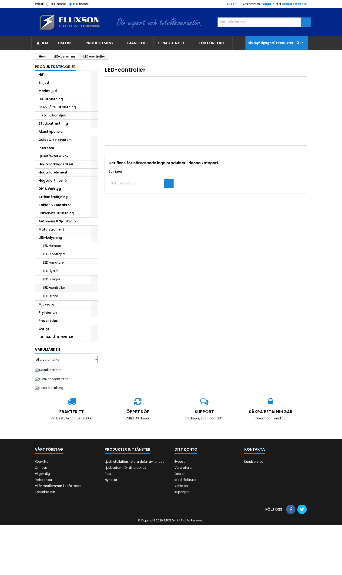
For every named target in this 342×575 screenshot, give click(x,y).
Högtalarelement (53, 172)
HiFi (42, 74)
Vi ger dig (42, 474)
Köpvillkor (42, 461)
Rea (108, 474)
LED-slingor (51, 279)
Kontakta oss (45, 492)
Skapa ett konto (294, 4)
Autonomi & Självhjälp (57, 221)
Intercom (46, 148)
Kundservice (253, 461)
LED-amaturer (54, 262)
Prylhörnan (48, 312)
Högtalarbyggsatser (56, 164)
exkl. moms (58, 4)
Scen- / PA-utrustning (57, 107)
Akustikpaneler (51, 131)
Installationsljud (53, 115)
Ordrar (179, 474)
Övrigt (44, 329)
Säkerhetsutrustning (56, 213)
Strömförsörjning (53, 197)
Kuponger (182, 492)
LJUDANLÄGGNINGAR (56, 337)
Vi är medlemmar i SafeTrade (58, 486)
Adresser (181, 486)
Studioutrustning (53, 123)
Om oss (41, 468)
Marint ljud (48, 91)
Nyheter (111, 480)
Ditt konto (185, 449)
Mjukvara (46, 304)
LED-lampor (52, 246)
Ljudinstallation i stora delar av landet (134, 461)
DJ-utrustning (51, 99)
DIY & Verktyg (50, 189)
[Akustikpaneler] (48, 370)
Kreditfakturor (185, 480)
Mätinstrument (51, 229)
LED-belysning (50, 237)
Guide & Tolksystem (55, 140)
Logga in (268, 4)
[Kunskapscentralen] (51, 379)
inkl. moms (81, 4)
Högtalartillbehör (53, 180)
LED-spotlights (54, 254)
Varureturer (183, 468)
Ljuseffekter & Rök (53, 156)
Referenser (43, 480)
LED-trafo (50, 296)
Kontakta (254, 449)
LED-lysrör (51, 271)
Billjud (44, 83)
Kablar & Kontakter (55, 205)
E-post (179, 461)
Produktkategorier (55, 66)
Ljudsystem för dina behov (126, 468)
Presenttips (48, 321)
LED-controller (54, 288)
